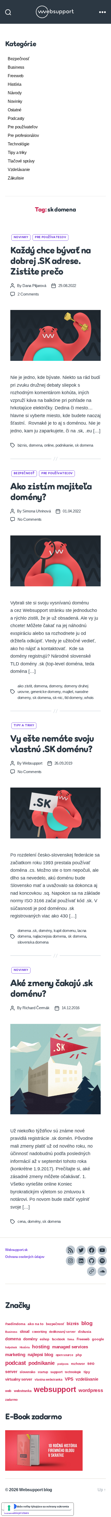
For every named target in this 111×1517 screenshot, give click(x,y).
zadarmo (11, 1399)
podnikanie (64, 445)
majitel (67, 691)
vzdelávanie (87, 1379)
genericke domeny (46, 691)
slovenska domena (33, 942)
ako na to (36, 1324)
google (98, 1339)
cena (22, 1221)
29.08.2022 (67, 285)
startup (43, 1372)
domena (35, 445)
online (48, 445)
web (8, 1391)
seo (90, 1363)
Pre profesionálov (23, 135)
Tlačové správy (21, 161)
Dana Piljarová (34, 285)
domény (45, 930)
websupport (55, 1389)
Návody (14, 93)
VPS (69, 1379)
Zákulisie (16, 178)
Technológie (18, 144)
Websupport (32, 763)
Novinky (15, 101)
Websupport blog (35, 1490)
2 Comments (28, 294)
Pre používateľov (23, 127)
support (56, 1372)
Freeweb (15, 76)
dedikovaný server (62, 1332)
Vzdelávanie (19, 169)
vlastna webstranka (48, 1379)
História (14, 84)
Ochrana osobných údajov (24, 1257)
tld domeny (73, 697)
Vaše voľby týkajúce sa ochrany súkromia (43, 1506)
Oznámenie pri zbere (16, 1512)
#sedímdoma (15, 1324)
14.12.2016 (71, 1008)
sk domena (84, 445)
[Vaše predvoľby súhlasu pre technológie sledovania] (9, 1508)
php (79, 1355)
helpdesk (11, 1347)
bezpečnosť (55, 1324)
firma (70, 1339)
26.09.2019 (63, 763)
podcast (15, 1363)
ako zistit (25, 686)
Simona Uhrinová (36, 511)
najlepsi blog (40, 1354)
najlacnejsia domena (49, 936)
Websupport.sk (16, 1250)
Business (16, 67)
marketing (15, 1354)
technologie (73, 1372)
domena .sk (27, 930)
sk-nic (57, 697)
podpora (62, 1363)
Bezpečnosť (18, 59)
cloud (25, 1331)
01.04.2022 (72, 511)
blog (87, 1323)
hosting (41, 1346)
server (11, 1372)
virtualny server (18, 1379)
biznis (22, 445)
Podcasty (16, 118)
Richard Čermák (35, 1008)
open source (64, 1355)
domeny (55, 686)
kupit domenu (65, 930)
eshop (44, 1339)
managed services (70, 1346)
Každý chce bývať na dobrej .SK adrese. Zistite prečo (50, 262)
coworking (39, 1332)
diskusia (84, 1332)
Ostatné (14, 110)
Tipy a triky (17, 152)
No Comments (30, 519)
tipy (87, 1372)
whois (89, 697)
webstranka (22, 1391)
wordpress (90, 1390)
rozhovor (78, 1364)
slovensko (27, 1372)
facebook (58, 1339)
